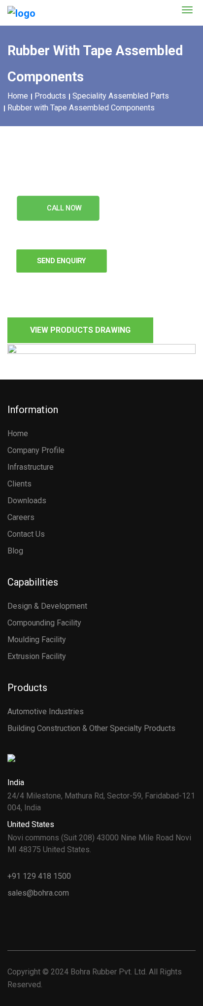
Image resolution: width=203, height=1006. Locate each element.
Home (17, 96)
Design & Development (47, 606)
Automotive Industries (45, 711)
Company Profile (36, 450)
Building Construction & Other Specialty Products (91, 728)
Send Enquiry (62, 260)
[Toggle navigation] (187, 7)
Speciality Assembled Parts (120, 96)
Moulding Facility (36, 639)
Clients (19, 483)
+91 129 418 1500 (39, 876)
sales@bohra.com (38, 893)
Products (50, 96)
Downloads (26, 500)
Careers (20, 517)
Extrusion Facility (36, 656)
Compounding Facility (44, 622)
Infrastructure (30, 467)
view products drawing (80, 330)
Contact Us (26, 534)
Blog (15, 550)
